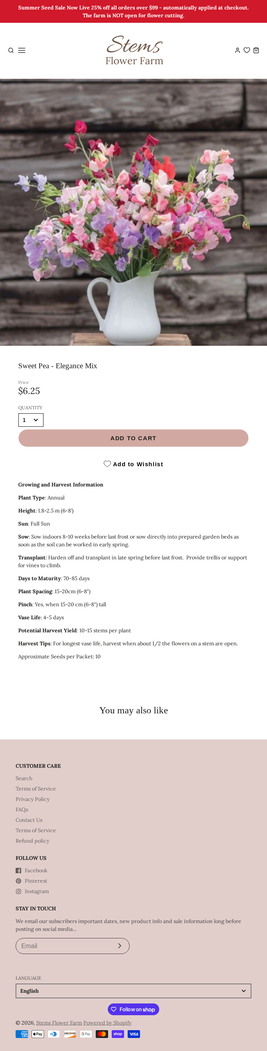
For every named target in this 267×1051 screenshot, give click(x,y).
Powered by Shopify (107, 1022)
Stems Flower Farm (59, 1022)
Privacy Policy (32, 799)
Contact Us (29, 820)
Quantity (30, 408)
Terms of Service (36, 788)
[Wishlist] (247, 50)
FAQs (22, 809)
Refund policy (32, 840)
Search (24, 778)
